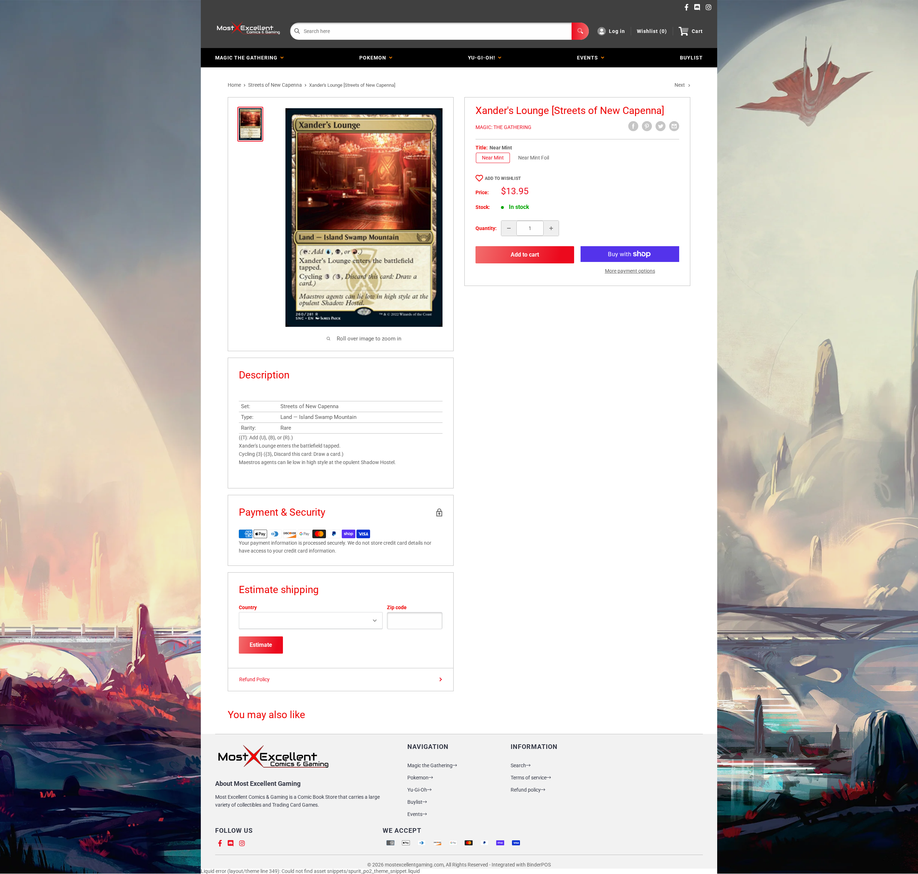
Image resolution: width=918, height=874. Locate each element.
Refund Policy (254, 679)
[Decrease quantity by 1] (508, 228)
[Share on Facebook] (633, 126)
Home (234, 85)
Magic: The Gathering (503, 127)
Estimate (261, 644)
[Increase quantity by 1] (551, 228)
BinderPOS (539, 865)
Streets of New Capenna (275, 85)
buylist (691, 58)
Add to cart (525, 254)
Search (518, 765)
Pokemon (374, 58)
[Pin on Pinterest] (647, 126)
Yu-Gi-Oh (417, 790)
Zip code (397, 607)
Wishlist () (652, 31)
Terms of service (528, 777)
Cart (697, 31)
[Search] (580, 31)
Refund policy (526, 790)
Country (248, 607)
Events (589, 58)
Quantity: (486, 228)
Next (680, 85)
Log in (617, 31)
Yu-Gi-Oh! (483, 58)
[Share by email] (674, 126)
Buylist (414, 802)
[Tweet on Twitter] (661, 126)
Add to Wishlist (503, 178)
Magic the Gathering (247, 58)
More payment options (630, 271)
